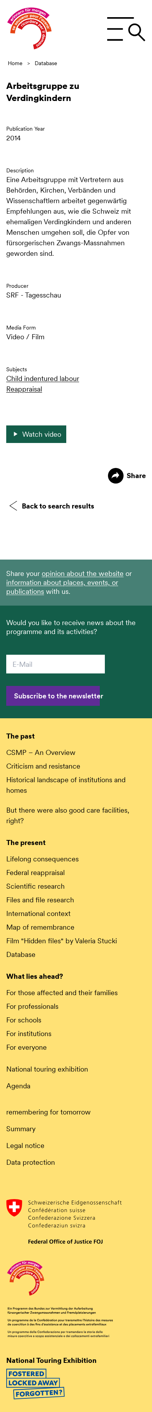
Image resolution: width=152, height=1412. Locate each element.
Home (15, 63)
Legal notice (25, 1145)
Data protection (30, 1162)
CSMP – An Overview (41, 752)
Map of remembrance (40, 927)
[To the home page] (29, 29)
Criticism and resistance (43, 766)
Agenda (18, 1086)
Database (46, 63)
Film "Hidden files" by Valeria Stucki (61, 941)
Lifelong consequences (42, 859)
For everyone (26, 1047)
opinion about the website (83, 573)
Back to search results (58, 506)
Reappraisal (24, 389)
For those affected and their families (62, 993)
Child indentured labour (42, 378)
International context (38, 913)
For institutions (28, 1033)
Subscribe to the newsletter (57, 696)
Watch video (41, 434)
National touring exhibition (47, 1069)
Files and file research (40, 900)
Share (136, 475)
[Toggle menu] (126, 29)
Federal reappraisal (35, 872)
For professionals (32, 1006)
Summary (20, 1129)
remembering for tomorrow (48, 1112)
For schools (23, 1020)
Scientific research (35, 886)
